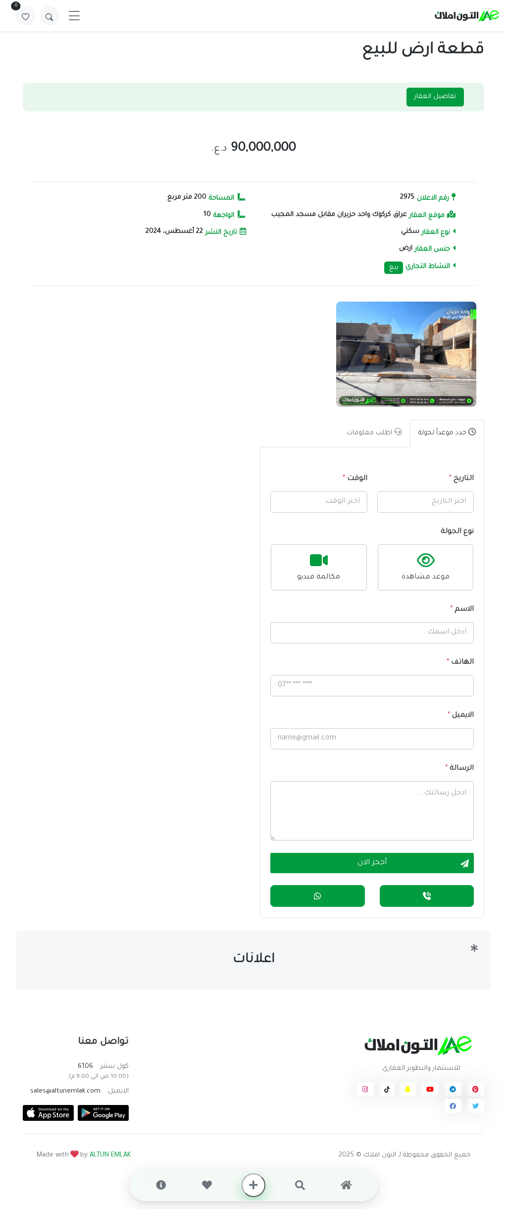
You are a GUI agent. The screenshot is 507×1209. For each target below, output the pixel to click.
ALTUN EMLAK (110, 1155)
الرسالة (459, 769)
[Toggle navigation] (74, 16)
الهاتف (460, 663)
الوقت (355, 479)
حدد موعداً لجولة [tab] (443, 433)
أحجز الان (372, 863)
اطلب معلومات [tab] (370, 433)
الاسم (462, 610)
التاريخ (461, 479)
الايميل (461, 716)
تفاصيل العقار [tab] (435, 97)
